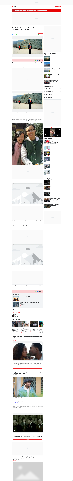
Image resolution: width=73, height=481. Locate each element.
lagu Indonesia (15, 441)
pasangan (34, 63)
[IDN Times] (14, 6)
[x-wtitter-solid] (40, 60)
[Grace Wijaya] (13, 316)
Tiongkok (26, 62)
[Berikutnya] (43, 363)
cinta (36, 268)
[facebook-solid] (38, 60)
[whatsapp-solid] (35, 60)
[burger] (60, 8)
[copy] (42, 60)
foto (38, 62)
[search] (53, 6)
